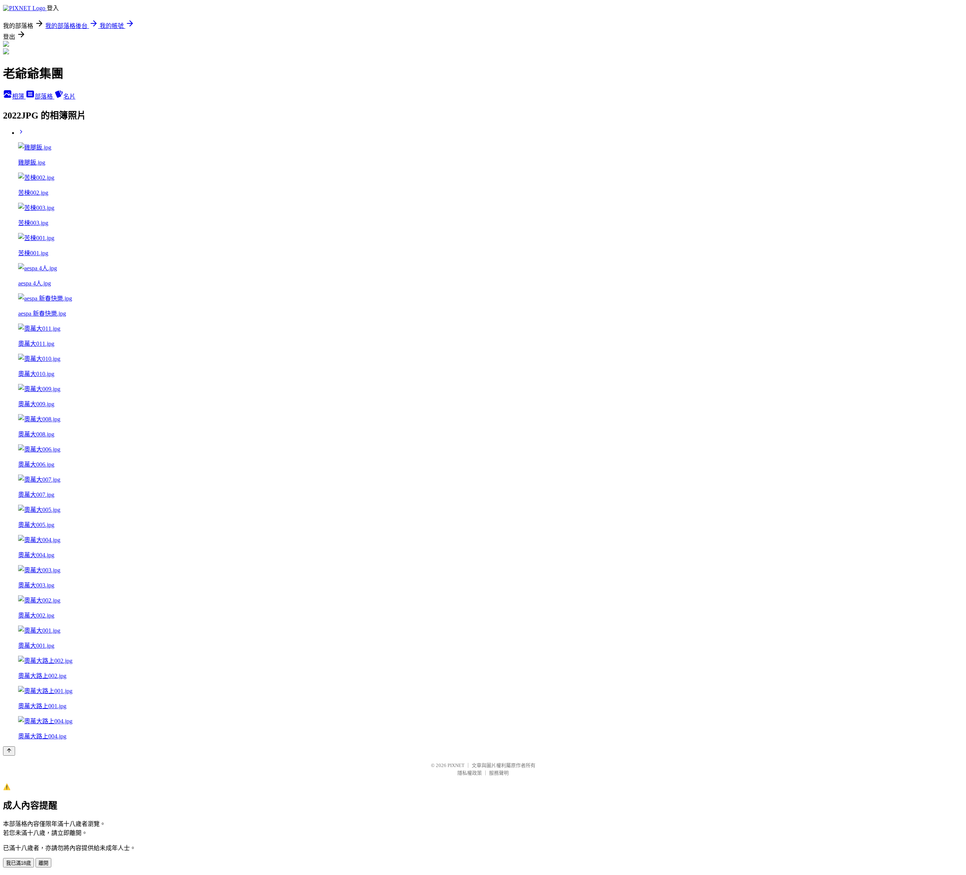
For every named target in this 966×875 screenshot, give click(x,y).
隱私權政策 (469, 773)
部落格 (44, 96)
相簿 (19, 96)
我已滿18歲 (18, 863)
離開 (43, 863)
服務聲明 (499, 773)
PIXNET (456, 765)
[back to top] (9, 751)
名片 (69, 96)
